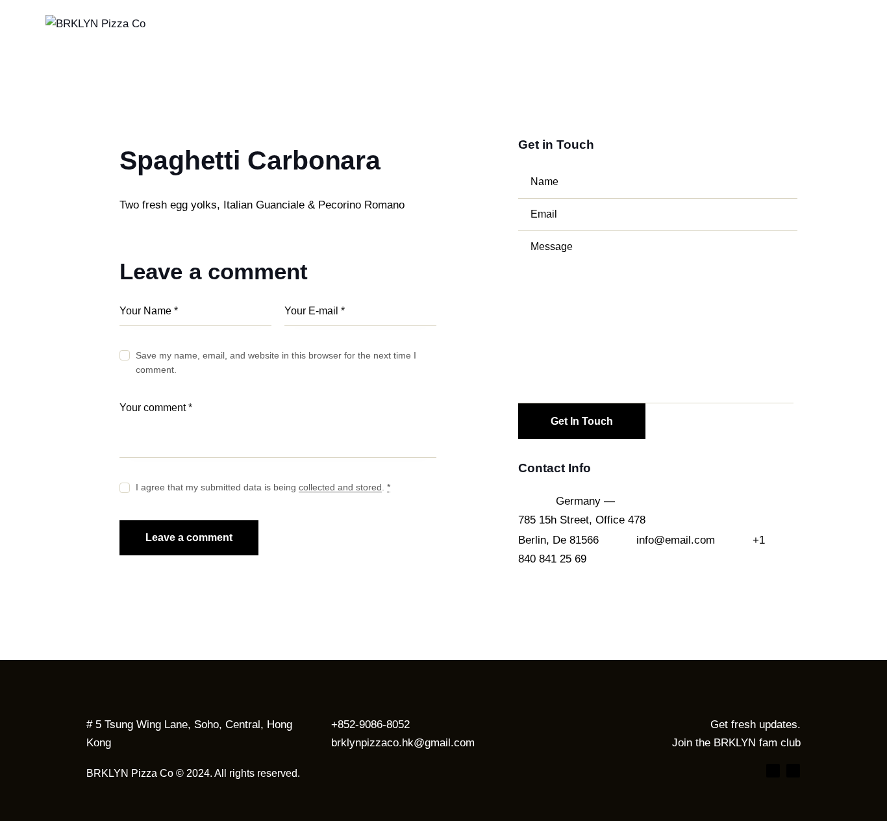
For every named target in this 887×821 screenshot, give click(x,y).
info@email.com (675, 540)
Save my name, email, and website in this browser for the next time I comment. (276, 362)
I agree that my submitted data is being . (263, 487)
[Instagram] (773, 770)
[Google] (793, 770)
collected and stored (340, 487)
